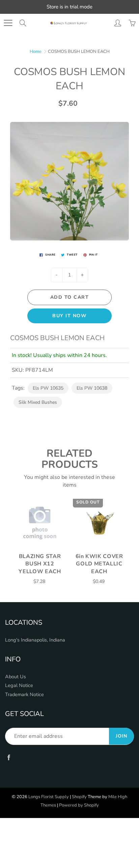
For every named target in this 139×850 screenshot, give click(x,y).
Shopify (79, 797)
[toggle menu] (8, 23)
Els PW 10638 (92, 388)
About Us (15, 676)
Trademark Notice (24, 694)
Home (35, 51)
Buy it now (69, 316)
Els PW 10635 (48, 388)
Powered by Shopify (79, 805)
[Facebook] (9, 757)
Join (121, 736)
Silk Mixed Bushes (38, 402)
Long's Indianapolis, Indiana (35, 639)
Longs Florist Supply (48, 797)
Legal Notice (19, 685)
